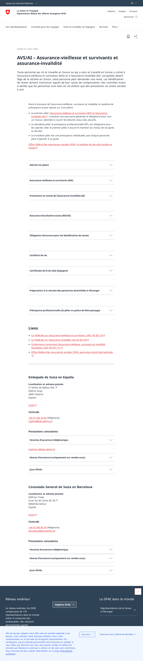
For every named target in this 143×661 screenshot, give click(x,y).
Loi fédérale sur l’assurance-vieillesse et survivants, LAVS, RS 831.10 (67, 335)
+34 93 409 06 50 (37, 527)
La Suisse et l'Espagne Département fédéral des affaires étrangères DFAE (41, 12)
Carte (31, 405)
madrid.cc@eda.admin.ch (41, 449)
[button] (16, 27)
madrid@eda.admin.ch (40, 421)
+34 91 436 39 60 (37, 417)
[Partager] (135, 36)
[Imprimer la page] (128, 36)
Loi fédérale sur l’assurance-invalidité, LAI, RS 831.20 (59, 339)
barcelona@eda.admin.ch (41, 530)
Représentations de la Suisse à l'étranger (116, 610)
